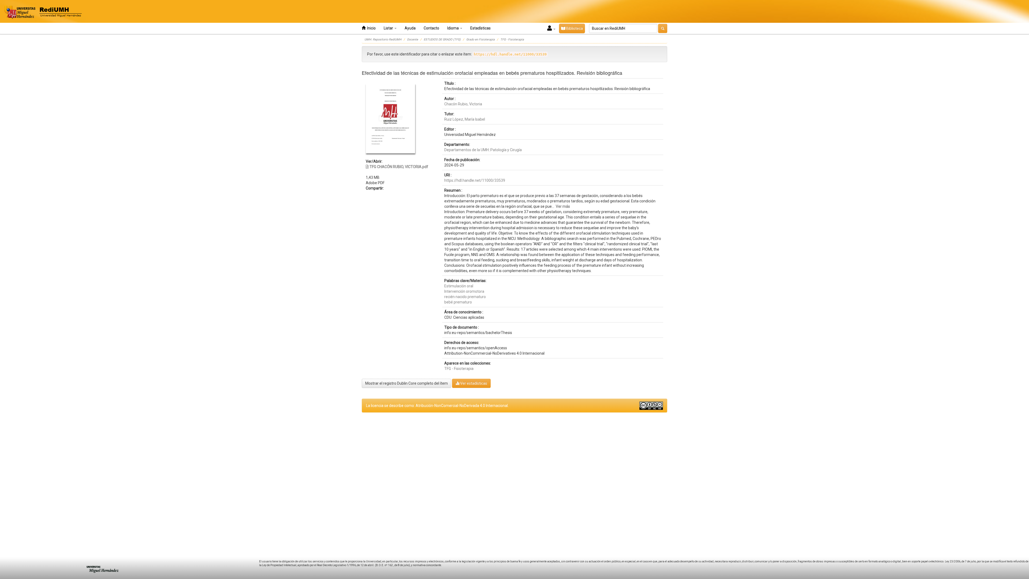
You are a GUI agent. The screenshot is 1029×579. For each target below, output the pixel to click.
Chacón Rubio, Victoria (463, 104)
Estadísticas (480, 28)
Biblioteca (574, 28)
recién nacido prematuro (465, 297)
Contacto (431, 28)
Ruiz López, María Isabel (464, 119)
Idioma (453, 28)
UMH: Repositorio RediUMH (382, 39)
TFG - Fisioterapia (512, 39)
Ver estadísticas (473, 383)
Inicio (371, 28)
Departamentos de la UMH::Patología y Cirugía (483, 150)
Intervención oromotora (464, 291)
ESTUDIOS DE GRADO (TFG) (442, 39)
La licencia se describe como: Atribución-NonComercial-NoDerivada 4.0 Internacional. (437, 405)
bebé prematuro (458, 302)
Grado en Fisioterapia (480, 39)
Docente (412, 39)
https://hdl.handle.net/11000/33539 (474, 180)
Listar (389, 28)
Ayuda (410, 28)
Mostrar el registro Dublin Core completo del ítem (406, 383)
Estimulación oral (458, 286)
